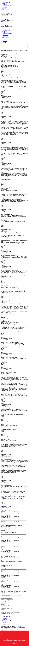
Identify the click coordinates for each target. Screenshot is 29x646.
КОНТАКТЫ (6, 9)
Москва (6, 16)
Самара (10, 16)
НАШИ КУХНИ (7, 2)
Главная (5, 41)
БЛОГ (4, 8)
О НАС (5, 4)
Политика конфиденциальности (20, 640)
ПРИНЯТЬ (15, 643)
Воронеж (3, 16)
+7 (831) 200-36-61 (5, 19)
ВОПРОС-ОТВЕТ (7, 5)
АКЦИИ (5, 3)
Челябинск (19, 16)
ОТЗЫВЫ (5, 7)
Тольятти (14, 16)
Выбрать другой (4, 15)
